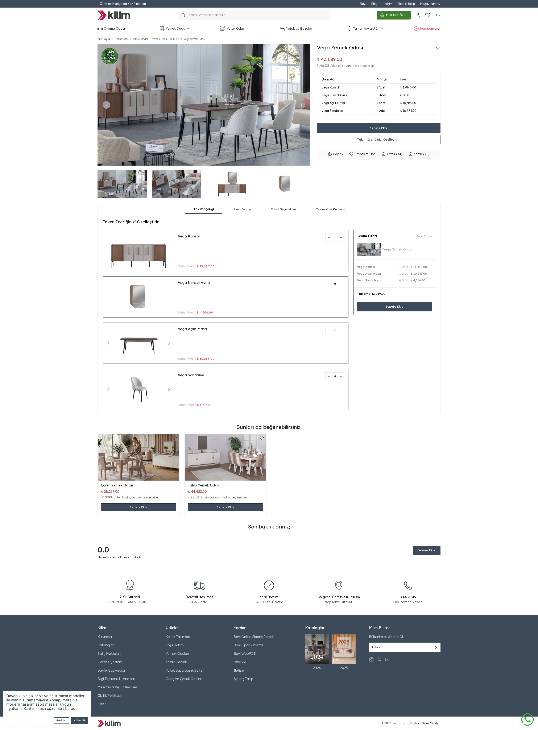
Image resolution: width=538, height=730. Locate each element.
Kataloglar (106, 645)
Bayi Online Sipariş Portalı (254, 637)
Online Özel (121, 39)
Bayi (363, 3)
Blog (374, 3)
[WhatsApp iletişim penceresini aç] (527, 718)
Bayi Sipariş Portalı (248, 645)
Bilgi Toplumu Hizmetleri (116, 679)
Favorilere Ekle (365, 154)
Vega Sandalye (191, 375)
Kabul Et (79, 720)
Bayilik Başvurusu (111, 670)
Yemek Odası (140, 39)
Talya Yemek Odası (204, 485)
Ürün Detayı (242, 209)
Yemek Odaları (177, 653)
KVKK (102, 704)
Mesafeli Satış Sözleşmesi (118, 687)
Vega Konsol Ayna (194, 282)
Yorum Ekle (426, 550)
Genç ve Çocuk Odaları (184, 679)
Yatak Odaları (176, 662)
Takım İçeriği (204, 209)
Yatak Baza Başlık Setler (185, 670)
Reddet (61, 720)
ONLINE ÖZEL (396, 15)
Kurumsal (105, 637)
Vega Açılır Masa (192, 329)
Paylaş (338, 154)
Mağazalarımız (430, 3)
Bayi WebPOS (245, 653)
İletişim (387, 3)
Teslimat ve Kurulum (330, 209)
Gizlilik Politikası (109, 695)
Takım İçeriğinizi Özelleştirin (378, 139)
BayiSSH (241, 662)
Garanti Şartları (110, 662)
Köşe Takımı (175, 645)
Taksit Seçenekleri (283, 209)
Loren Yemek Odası (117, 485)
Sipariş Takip (406, 3)
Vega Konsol (189, 236)
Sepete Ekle (379, 128)
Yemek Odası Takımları (165, 39)
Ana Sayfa (104, 39)
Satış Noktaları (109, 653)
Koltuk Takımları (178, 637)
